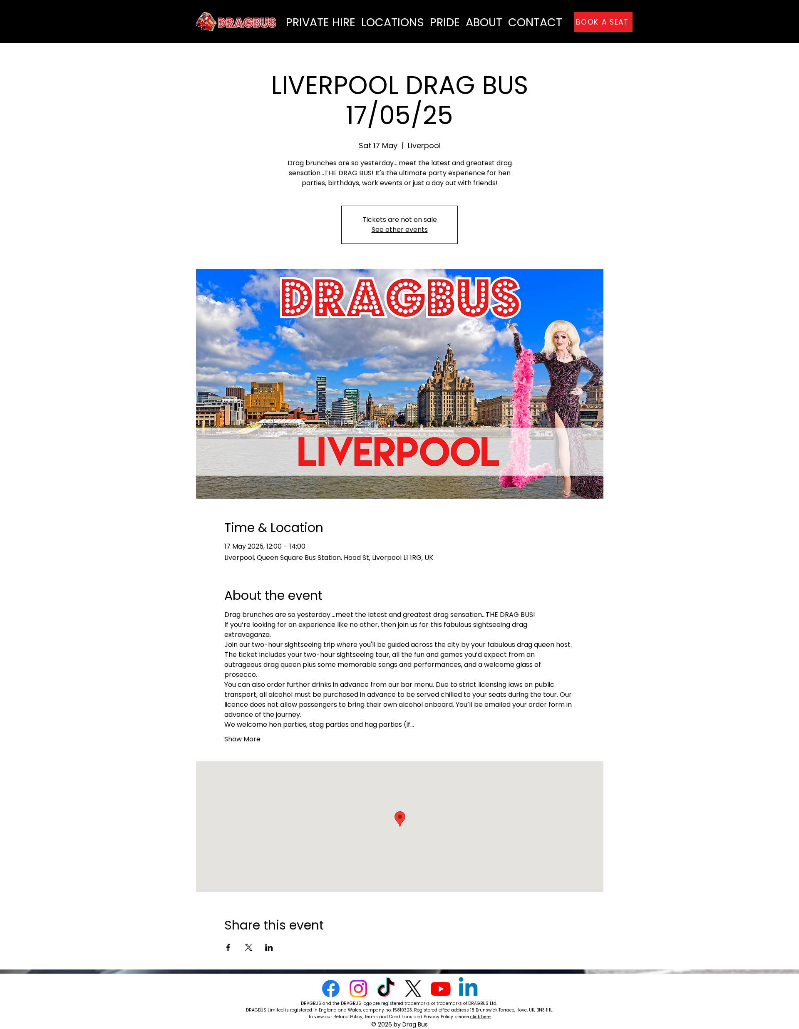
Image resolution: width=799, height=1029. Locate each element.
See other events (400, 229)
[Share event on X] (249, 947)
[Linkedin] (468, 988)
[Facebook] (330, 988)
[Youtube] (440, 988)
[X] (413, 988)
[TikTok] (385, 988)
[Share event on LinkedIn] (269, 947)
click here (480, 1017)
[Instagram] (358, 988)
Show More (242, 739)
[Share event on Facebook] (228, 947)
